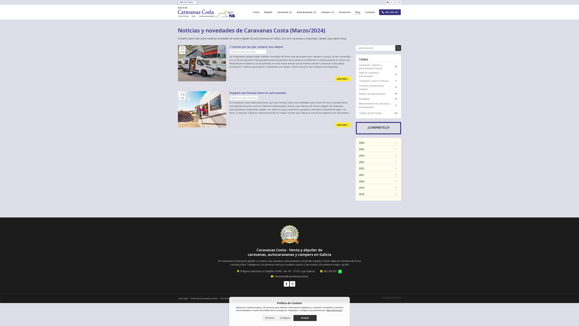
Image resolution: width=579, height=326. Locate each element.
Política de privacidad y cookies (204, 298)
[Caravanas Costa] (206, 13)
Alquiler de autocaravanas (244, 97)
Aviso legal (183, 298)
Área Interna (225, 298)
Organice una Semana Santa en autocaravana (257, 92)
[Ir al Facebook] (395, 2)
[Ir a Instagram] (399, 2)
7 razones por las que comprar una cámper (256, 46)
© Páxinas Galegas (391, 298)
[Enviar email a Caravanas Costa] (387, 2)
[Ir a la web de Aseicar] (289, 235)
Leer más (342, 78)
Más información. (334, 310)
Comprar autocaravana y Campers (243, 52)
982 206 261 (330, 271)
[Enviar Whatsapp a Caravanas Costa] (391, 2)
